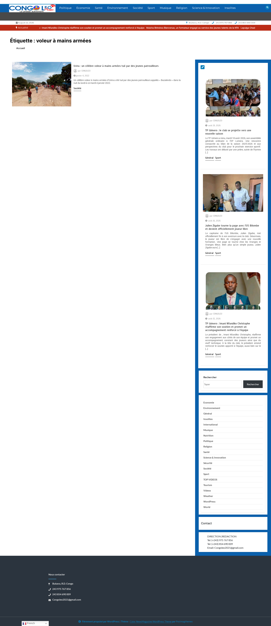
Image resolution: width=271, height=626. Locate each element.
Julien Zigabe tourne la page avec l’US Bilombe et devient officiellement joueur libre (232, 227)
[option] (63, 27)
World (206, 507)
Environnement (117, 7)
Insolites (230, 7)
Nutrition (208, 435)
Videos (207, 490)
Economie (83, 7)
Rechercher (210, 377)
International (210, 424)
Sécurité (207, 463)
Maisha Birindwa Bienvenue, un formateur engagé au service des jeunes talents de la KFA (168, 27)
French (30, 623)
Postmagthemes (184, 621)
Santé (98, 7)
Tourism (207, 485)
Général (209, 157)
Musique (165, 7)
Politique (65, 7)
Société (138, 7)
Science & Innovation (206, 7)
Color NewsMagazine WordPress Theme (151, 621)
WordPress (209, 501)
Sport (151, 7)
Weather (208, 496)
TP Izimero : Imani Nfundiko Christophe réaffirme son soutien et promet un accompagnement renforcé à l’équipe (63, 27)
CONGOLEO (85, 71)
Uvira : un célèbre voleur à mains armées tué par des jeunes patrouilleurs (116, 66)
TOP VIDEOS (210, 479)
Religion (181, 7)
